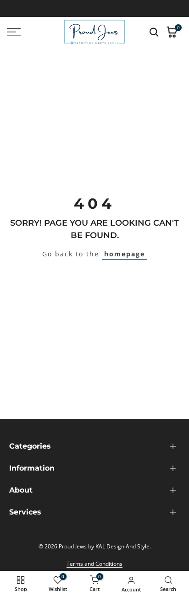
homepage (124, 253)
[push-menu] (14, 32)
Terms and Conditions (94, 564)
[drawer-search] (154, 32)
